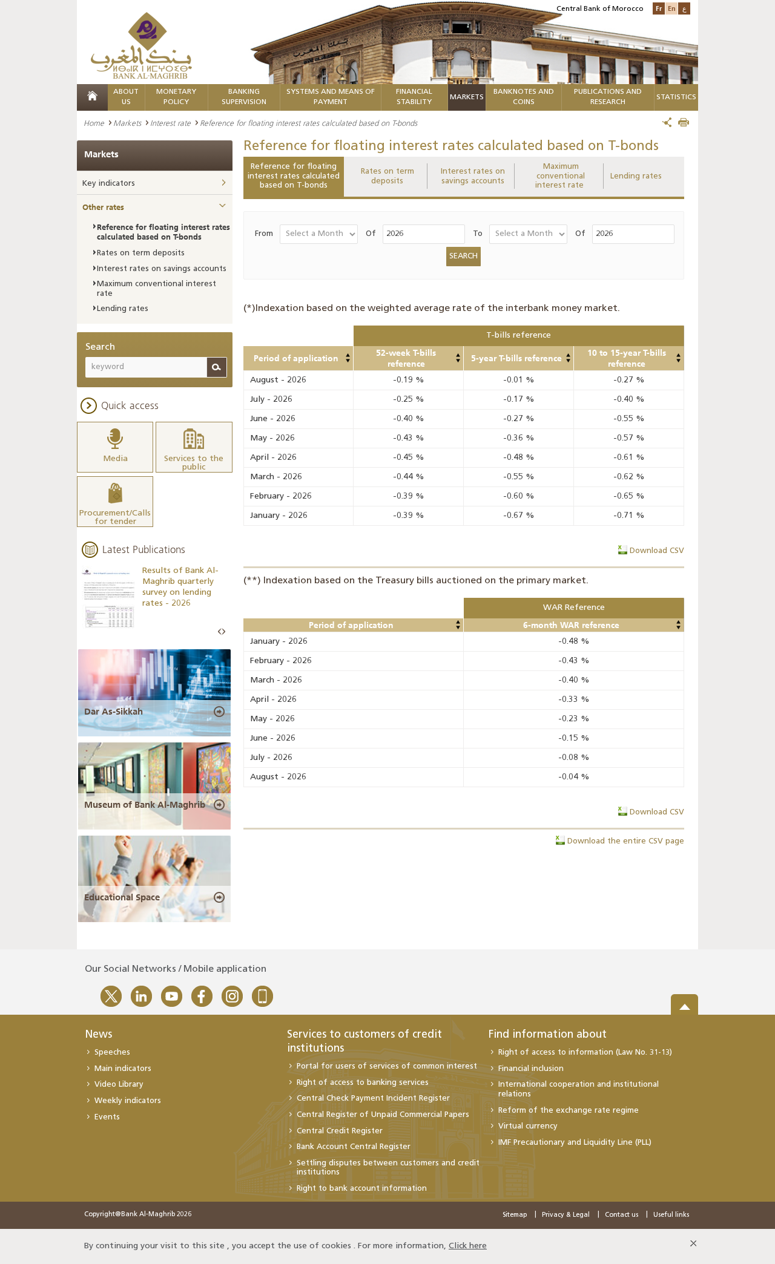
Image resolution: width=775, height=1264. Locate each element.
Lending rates (636, 176)
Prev (220, 632)
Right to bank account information (362, 1189)
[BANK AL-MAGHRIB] (141, 45)
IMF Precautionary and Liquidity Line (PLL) (574, 1143)
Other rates (103, 207)
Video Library (118, 1085)
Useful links (671, 1215)
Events (107, 1117)
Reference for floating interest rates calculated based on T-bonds (294, 176)
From (264, 234)
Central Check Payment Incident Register (373, 1098)
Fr (659, 8)
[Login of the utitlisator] (347, 355)
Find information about (548, 1035)
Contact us (621, 1215)
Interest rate (170, 123)
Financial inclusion (531, 1069)
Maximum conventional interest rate (560, 176)
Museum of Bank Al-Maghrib (144, 804)
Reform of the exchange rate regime (568, 1111)
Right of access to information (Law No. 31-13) (585, 1052)
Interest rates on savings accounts (473, 176)
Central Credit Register (340, 1131)
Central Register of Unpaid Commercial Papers (383, 1115)
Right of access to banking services (363, 1083)
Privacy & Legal (566, 1215)
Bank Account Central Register (354, 1147)
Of (371, 234)
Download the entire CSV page (625, 841)
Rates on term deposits (387, 176)
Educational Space (122, 897)
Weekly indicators (127, 1101)
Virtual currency (528, 1126)
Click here (468, 1246)
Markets (467, 97)
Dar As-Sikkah (113, 711)
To (478, 234)
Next (223, 632)
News (98, 1035)
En (672, 8)
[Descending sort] (347, 360)
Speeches (112, 1052)
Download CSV (657, 551)
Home (94, 123)
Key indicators (108, 184)
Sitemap (515, 1215)
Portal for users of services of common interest (387, 1066)
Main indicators (122, 1069)
